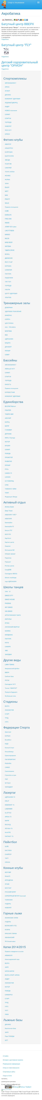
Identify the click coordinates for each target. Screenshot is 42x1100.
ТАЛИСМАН (9, 900)
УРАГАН (7, 862)
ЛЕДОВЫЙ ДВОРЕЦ (11, 103)
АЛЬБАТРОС (9, 148)
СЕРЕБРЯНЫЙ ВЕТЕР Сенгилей (15, 896)
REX (6, 335)
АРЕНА (7, 87)
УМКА (7, 1014)
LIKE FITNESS (9, 231)
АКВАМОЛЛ (8, 955)
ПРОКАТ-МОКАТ (10, 554)
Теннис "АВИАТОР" (11, 688)
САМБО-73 (8, 473)
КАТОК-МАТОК (9, 971)
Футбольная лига (10, 696)
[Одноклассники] (23, 19)
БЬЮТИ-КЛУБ (9, 156)
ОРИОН (7, 134)
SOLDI (7, 203)
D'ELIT (7, 801)
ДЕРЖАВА (8, 434)
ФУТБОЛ (7, 783)
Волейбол (8, 740)
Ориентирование (10, 755)
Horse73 (7, 876)
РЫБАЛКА (8, 763)
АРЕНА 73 (8, 817)
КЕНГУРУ (8, 534)
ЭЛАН (7, 183)
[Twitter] (25, 19)
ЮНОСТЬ (8, 384)
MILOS (7, 238)
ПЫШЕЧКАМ (9, 278)
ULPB (6, 846)
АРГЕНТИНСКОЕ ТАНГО (13, 615)
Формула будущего (11, 692)
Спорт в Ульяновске (16, 2)
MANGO (7, 234)
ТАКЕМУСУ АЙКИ (10, 489)
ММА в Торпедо (10, 438)
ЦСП (6, 1040)
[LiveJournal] (19, 19)
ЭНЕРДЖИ (8, 654)
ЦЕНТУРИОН (9, 323)
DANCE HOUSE (10, 599)
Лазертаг (8, 546)
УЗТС (6, 722)
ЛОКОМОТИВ (9, 710)
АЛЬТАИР (8, 418)
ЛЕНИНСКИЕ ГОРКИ (11, 918)
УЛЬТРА (7, 289)
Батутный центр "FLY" (16, 45)
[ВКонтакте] (27, 19)
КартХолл (8, 538)
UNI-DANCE (8, 611)
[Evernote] (15, 19)
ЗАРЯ (6, 967)
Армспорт (8, 732)
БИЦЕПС (8, 343)
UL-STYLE (8, 813)
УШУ (6, 779)
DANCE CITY (9, 595)
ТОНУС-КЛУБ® (9, 172)
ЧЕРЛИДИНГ (9, 787)
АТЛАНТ (7, 91)
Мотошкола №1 (10, 550)
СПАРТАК (8, 118)
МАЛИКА (7, 631)
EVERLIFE (8, 215)
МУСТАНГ (8, 888)
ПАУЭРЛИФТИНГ (10, 759)
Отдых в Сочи (7, 1076)
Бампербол (8, 522)
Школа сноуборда (10, 577)
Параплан (8, 558)
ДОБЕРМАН (9, 307)
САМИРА (8, 646)
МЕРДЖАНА (9, 635)
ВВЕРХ (7, 672)
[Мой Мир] (21, 19)
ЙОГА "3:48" (9, 262)
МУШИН (7, 446)
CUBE (7, 211)
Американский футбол (12, 668)
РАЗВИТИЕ (8, 461)
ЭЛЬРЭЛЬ (8, 297)
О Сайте (5, 1056)
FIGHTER (8, 410)
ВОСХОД (8, 824)
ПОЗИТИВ (8, 164)
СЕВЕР (7, 355)
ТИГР (6, 858)
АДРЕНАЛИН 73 (10, 797)
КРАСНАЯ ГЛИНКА (11, 933)
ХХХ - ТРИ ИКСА (10, 327)
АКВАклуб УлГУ (10, 369)
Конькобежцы (9, 751)
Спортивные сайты (9, 1072)
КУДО (6, 744)
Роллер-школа (9, 566)
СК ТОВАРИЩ (9, 481)
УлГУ (6, 1010)
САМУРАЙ (8, 168)
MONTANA (8, 331)
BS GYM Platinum (10, 406)
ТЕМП (7, 493)
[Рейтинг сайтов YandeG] (6, 1089)
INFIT (6, 191)
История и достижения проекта (13, 1060)
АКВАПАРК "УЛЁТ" (11, 515)
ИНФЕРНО (8, 315)
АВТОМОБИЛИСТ (10, 83)
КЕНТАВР (8, 872)
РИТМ (7, 643)
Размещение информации (11, 1064)
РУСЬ (6, 469)
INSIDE (7, 223)
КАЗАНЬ (7, 929)
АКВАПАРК (8, 519)
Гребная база (9, 676)
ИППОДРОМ (9, 880)
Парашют (8, 562)
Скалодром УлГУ (10, 684)
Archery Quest (9, 507)
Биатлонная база (10, 1028)
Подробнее (5, 39)
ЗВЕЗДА (7, 160)
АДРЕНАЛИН (9, 339)
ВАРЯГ (7, 426)
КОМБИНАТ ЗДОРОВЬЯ (12, 99)
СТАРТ (7, 714)
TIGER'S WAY (9, 414)
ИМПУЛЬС (8, 619)
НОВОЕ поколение (11, 110)
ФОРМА (7, 179)
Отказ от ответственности (11, 1068)
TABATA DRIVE (9, 250)
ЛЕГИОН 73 (8, 828)
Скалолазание (9, 771)
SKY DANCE (9, 607)
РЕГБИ (7, 680)
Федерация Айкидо (11, 497)
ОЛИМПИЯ (8, 270)
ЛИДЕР (7, 106)
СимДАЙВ (8, 570)
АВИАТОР (8, 144)
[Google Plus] (17, 19)
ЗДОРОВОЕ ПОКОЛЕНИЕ (13, 311)
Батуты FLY (8, 530)
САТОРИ (7, 477)
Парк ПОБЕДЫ (9, 1036)
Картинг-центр (9, 542)
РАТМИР (7, 351)
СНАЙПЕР (8, 854)
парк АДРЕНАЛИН (10, 581)
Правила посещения (11, 207)
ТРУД (6, 718)
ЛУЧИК (7, 884)
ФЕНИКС (8, 176)
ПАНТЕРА (8, 274)
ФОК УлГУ (8, 130)
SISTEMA (8, 246)
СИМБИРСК (9, 995)
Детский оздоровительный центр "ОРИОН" (19, 63)
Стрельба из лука (10, 775)
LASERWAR (8, 809)
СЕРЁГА (7, 319)
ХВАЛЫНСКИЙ (9, 937)
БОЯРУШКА (9, 152)
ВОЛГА (7, 706)
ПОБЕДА (7, 453)
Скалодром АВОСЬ (11, 574)
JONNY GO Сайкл (10, 227)
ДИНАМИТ (8, 347)
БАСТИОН (8, 850)
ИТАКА (7, 623)
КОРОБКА (8, 266)
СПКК (6, 485)
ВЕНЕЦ (7, 254)
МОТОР (7, 442)
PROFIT (7, 199)
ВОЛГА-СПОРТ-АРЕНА (12, 975)
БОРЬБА (7, 736)
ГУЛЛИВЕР (8, 430)
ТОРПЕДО (8, 122)
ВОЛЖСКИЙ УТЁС (11, 926)
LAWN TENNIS (9, 664)
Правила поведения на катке (14, 951)
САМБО (7, 767)
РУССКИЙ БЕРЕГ (10, 892)
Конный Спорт (9, 748)
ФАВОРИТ (8, 126)
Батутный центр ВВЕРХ (17, 24)
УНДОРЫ (8, 904)
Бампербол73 (9, 526)
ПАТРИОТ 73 (9, 836)
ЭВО (6, 650)
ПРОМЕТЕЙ (9, 457)
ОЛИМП (7, 114)
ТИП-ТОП (8, 282)
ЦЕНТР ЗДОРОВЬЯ (11, 293)
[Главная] (4, 5)
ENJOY (7, 187)
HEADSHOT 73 (9, 805)
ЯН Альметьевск (10, 941)
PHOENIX (8, 603)
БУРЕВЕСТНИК (10, 392)
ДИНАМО (8, 95)
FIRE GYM (8, 219)
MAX (6, 195)
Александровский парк (12, 959)
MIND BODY (9, 242)
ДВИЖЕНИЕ (9, 258)
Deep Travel (8, 511)
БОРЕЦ (7, 422)
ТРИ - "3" (8, 591)
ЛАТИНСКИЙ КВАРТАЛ (12, 627)
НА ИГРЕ (8, 832)
